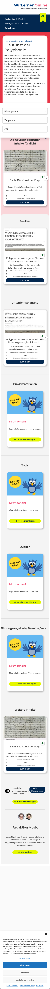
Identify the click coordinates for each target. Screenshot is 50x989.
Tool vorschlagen (26, 521)
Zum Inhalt (25, 202)
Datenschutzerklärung (27, 986)
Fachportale (10, 19)
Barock (25, 23)
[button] (46, 934)
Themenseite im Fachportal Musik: (18, 41)
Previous (2, 178)
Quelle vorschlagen (26, 602)
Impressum (39, 986)
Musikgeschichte (12, 23)
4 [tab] (32, 212)
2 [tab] (24, 212)
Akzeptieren (25, 965)
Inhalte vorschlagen (26, 439)
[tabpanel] (25, 178)
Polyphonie (10, 28)
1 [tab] (20, 212)
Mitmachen (26, 852)
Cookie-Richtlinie (12, 986)
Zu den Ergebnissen (37, 789)
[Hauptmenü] (4, 6)
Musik (20, 19)
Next (46, 178)
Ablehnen (25, 972)
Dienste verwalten (25, 958)
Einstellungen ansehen (25, 980)
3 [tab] (28, 212)
